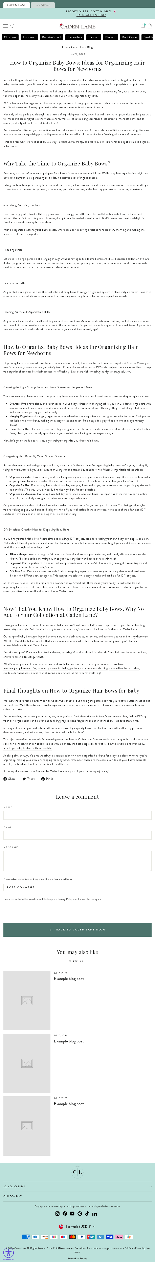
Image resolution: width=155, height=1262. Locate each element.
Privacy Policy (65, 899)
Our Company (12, 1196)
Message (11, 847)
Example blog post (69, 979)
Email (8, 827)
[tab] (16, 5)
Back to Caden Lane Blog (80, 929)
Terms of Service (86, 899)
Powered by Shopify (77, 1258)
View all (77, 961)
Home (65, 47)
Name (8, 807)
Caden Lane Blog (82, 47)
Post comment (21, 887)
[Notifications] (143, 26)
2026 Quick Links (14, 1186)
